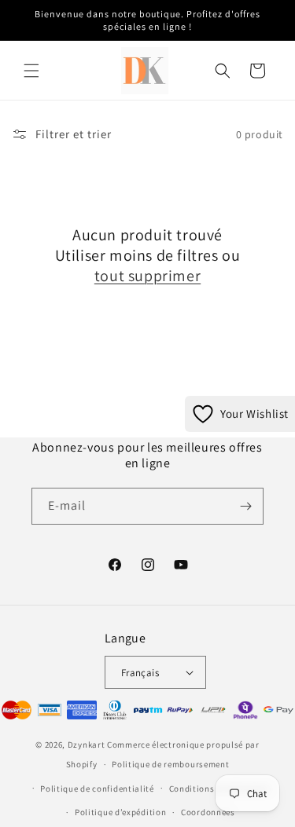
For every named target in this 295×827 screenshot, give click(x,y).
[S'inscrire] (245, 506)
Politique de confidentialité (97, 788)
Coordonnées (208, 812)
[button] (31, 70)
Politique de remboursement (170, 764)
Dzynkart (86, 744)
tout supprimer (147, 275)
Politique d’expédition (120, 812)
